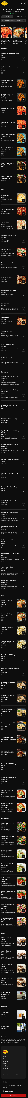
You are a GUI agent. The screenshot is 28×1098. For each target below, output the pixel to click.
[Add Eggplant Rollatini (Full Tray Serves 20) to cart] (23, 532)
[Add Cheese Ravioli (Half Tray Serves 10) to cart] (23, 769)
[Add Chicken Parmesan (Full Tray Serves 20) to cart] (23, 396)
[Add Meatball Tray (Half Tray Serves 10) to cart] (9, 36)
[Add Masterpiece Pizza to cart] (23, 336)
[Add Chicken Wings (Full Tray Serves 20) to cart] (23, 99)
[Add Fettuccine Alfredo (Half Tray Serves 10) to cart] (23, 714)
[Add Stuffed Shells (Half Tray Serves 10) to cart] (23, 687)
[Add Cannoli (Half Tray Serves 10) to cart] (23, 944)
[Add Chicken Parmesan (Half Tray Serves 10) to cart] (23, 382)
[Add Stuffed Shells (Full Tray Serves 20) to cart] (23, 701)
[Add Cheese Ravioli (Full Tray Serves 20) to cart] (23, 783)
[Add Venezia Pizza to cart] (23, 309)
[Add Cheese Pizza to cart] (23, 200)
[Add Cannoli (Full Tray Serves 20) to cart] (23, 957)
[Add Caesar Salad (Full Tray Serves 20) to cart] (23, 870)
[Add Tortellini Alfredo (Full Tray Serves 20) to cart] (23, 646)
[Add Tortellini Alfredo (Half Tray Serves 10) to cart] (23, 633)
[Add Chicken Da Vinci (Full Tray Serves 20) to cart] (23, 423)
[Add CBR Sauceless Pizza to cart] (23, 350)
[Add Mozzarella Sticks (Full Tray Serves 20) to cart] (23, 154)
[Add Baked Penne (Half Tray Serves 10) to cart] (23, 660)
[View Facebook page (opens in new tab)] (3, 1082)
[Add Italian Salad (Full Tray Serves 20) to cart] (23, 843)
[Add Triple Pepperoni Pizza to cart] (23, 213)
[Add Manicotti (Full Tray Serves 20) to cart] (23, 810)
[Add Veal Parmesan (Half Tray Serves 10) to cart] (23, 573)
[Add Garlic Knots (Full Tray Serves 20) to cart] (23, 72)
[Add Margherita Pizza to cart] (23, 254)
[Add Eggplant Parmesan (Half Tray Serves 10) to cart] (23, 437)
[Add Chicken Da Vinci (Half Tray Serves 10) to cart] (23, 409)
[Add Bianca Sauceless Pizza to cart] (23, 268)
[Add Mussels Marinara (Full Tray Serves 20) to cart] (23, 181)
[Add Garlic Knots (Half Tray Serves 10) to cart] (23, 59)
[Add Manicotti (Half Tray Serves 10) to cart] (23, 796)
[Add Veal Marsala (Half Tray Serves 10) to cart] (23, 546)
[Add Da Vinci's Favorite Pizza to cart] (23, 295)
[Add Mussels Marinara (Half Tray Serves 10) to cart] (23, 167)
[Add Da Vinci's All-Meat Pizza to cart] (23, 241)
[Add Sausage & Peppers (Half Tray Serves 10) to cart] (23, 464)
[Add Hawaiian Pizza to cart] (23, 322)
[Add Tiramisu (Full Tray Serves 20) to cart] (23, 984)
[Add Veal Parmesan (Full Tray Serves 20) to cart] (23, 586)
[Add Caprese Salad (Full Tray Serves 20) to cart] (23, 897)
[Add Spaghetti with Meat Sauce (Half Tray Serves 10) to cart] (23, 742)
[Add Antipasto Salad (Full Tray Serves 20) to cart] (23, 924)
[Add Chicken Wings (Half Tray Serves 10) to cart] (23, 86)
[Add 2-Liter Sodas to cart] (23, 1017)
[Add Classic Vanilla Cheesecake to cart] (23, 998)
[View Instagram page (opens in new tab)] (6, 1082)
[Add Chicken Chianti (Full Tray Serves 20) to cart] (23, 505)
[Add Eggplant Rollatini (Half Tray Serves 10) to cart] (23, 518)
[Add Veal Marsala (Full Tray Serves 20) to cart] (23, 559)
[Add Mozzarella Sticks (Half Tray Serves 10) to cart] (23, 140)
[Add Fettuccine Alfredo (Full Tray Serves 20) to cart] (23, 728)
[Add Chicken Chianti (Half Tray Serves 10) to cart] (23, 491)
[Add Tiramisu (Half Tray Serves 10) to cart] (23, 971)
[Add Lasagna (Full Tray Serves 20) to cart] (23, 619)
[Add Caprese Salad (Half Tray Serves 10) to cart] (23, 883)
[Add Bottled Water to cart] (23, 1030)
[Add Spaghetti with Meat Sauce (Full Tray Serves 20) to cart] (23, 755)
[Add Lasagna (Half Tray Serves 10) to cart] (22, 36)
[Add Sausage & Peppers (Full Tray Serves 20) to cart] (23, 478)
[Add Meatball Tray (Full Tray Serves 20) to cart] (23, 127)
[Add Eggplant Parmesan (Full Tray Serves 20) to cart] (23, 450)
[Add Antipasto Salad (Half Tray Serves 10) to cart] (23, 911)
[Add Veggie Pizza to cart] (23, 227)
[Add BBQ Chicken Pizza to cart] (23, 282)
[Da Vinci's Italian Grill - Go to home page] (4, 3)
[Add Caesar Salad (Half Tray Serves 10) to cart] (23, 856)
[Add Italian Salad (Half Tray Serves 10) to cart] (23, 829)
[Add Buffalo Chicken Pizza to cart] (23, 363)
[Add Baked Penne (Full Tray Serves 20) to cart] (23, 674)
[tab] (7, 16)
